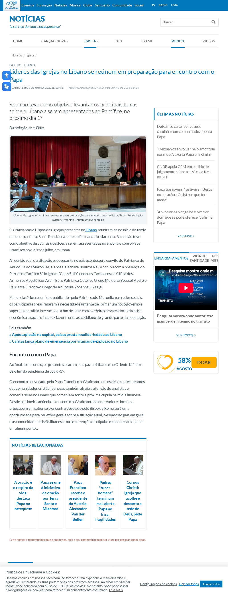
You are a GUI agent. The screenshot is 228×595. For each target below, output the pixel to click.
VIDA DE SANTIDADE (199, 258)
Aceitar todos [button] (211, 584)
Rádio (163, 5)
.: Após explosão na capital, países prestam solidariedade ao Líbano (65, 334)
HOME (18, 41)
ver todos (186, 335)
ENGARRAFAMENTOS (171, 258)
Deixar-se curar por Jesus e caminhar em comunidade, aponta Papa (184, 131)
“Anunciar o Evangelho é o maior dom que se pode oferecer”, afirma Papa (185, 217)
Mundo (177, 41)
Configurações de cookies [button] (158, 584)
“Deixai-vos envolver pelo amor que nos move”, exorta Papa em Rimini (186, 151)
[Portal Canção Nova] (11, 5)
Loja (174, 5)
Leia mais (116, 590)
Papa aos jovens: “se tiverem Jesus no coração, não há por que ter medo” (184, 194)
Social (139, 5)
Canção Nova (53, 41)
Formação (44, 5)
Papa (119, 41)
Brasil (147, 41)
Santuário (102, 5)
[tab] (171, 258)
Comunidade (122, 5)
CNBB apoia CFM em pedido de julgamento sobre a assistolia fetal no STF (184, 171)
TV (153, 5)
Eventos (28, 5)
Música (75, 5)
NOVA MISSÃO (217, 258)
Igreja (90, 41)
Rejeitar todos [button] (189, 584)
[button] (6, 75)
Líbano (91, 230)
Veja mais (185, 236)
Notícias (17, 55)
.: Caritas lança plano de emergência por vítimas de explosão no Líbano (68, 341)
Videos (209, 41)
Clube (87, 5)
